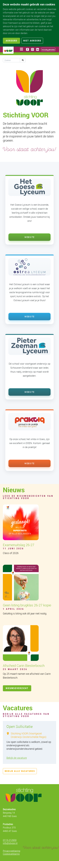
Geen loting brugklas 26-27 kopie (27, 605)
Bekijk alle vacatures (20, 771)
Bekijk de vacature (16, 757)
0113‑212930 (9, 840)
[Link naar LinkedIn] (37, 49)
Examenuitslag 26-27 (18, 545)
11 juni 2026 (13, 548)
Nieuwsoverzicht (17, 688)
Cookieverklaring (11, 853)
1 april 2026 (13, 609)
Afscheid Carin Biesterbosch (24, 665)
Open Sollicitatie (19, 726)
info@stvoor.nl (10, 843)
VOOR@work (48, 50)
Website (29, 237)
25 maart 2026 (15, 669)
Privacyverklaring (11, 850)
